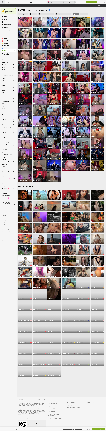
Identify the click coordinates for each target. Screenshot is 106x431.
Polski (39, 399)
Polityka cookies (51, 411)
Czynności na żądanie (63, 14)
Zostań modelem (5, 224)
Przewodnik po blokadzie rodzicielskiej (54, 415)
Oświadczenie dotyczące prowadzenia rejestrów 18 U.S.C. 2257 (7, 233)
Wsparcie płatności (6, 213)
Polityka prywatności (6, 220)
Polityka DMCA (51, 408)
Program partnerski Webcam (73, 407)
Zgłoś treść (4, 215)
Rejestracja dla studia (6, 227)
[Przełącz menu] (2, 2)
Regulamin (4, 222)
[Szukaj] (64, 2)
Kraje (33, 14)
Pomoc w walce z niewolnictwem (55, 418)
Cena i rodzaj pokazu (46, 14)
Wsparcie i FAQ (5, 210)
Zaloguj (101, 2)
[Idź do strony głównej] (12, 2)
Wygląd (23, 14)
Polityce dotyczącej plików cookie (72, 429)
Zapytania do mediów (6, 217)
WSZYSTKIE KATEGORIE (7, 203)
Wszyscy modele (5, 229)
